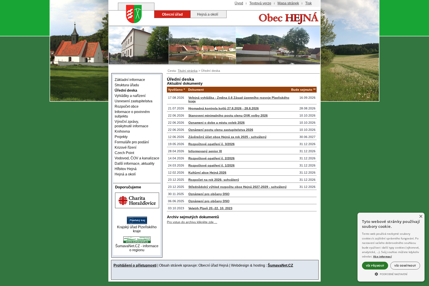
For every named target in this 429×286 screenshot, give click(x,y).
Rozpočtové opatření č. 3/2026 (211, 144)
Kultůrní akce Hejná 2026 (207, 172)
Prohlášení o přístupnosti (135, 265)
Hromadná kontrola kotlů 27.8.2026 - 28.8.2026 (223, 108)
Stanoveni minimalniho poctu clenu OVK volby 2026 (228, 115)
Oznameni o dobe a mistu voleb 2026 (216, 122)
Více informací (382, 256)
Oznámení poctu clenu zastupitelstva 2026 (220, 130)
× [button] (420, 216)
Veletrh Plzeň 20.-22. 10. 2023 (210, 208)
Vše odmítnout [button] (405, 265)
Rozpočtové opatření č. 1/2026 (211, 165)
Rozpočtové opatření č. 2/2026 (211, 158)
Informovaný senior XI (205, 151)
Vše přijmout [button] (375, 265)
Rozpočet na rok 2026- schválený (213, 179)
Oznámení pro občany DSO (208, 194)
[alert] (391, 247)
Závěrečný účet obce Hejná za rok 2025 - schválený (227, 137)
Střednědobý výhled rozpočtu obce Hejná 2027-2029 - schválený (237, 187)
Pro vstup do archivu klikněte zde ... (192, 222)
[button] (391, 274)
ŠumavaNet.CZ (280, 265)
